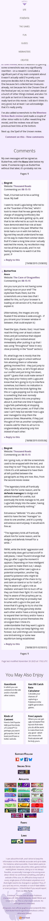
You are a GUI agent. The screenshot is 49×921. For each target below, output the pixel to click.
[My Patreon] (17, 760)
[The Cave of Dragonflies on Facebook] (26, 760)
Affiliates (24, 779)
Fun (24, 35)
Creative (25, 60)
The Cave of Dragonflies (26, 277)
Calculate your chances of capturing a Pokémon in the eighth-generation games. (35, 696)
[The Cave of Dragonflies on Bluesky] (30, 760)
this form (28, 891)
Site (24, 9)
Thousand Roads (22, 186)
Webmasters (24, 51)
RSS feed (25, 917)
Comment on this (14, 136)
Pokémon (24, 18)
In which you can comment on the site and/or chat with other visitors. (12, 690)
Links (24, 835)
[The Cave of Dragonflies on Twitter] (22, 760)
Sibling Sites (23, 766)
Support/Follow (24, 753)
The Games (24, 26)
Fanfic (24, 822)
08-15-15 (26, 189)
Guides (24, 43)
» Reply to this (12, 259)
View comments (35, 136)
